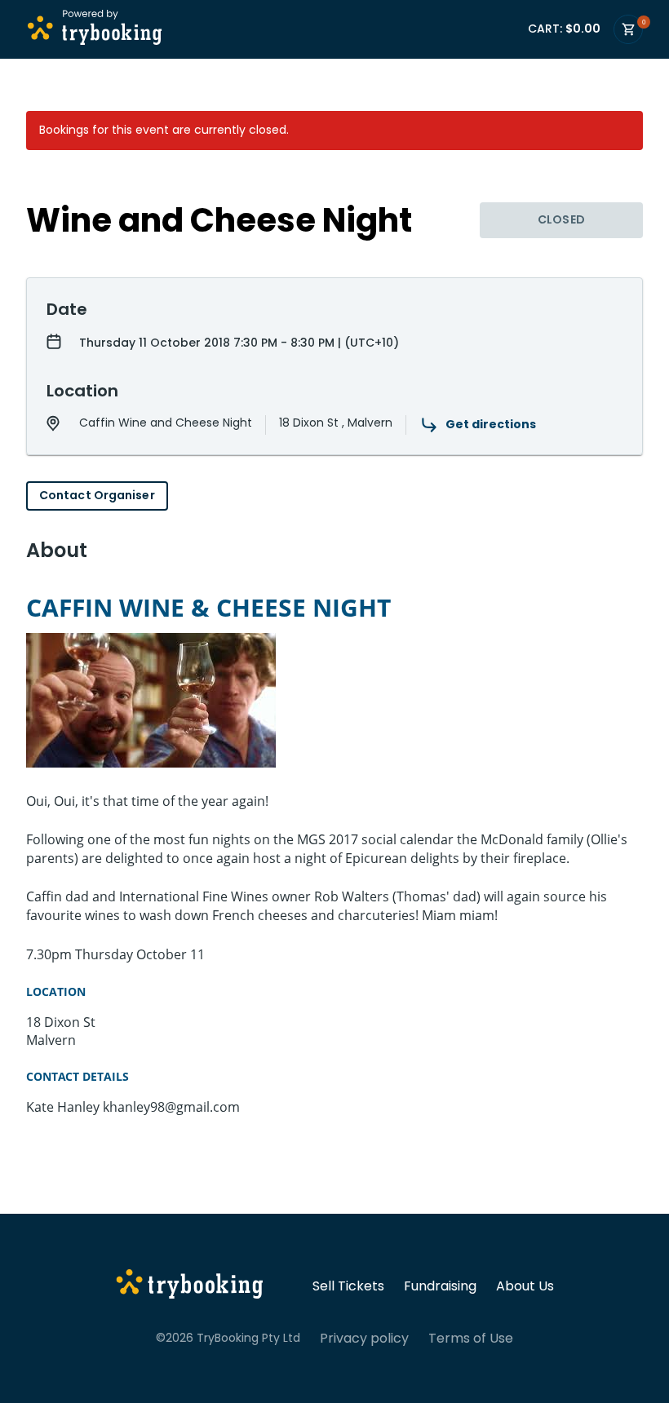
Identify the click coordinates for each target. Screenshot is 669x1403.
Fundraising (440, 1286)
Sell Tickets (348, 1286)
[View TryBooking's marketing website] (190, 1286)
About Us (525, 1286)
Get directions (490, 424)
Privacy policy (364, 1339)
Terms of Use (470, 1339)
